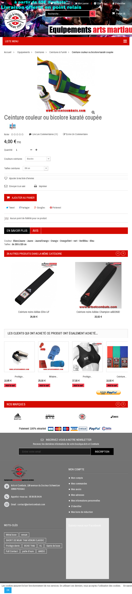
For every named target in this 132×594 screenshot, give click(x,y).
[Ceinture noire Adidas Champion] (98, 285)
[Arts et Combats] (15, 20)
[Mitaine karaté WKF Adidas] (53, 356)
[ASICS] (114, 417)
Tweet (11, 207)
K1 (41, 545)
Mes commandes (79, 483)
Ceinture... (121, 376)
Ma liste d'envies (62, 3)
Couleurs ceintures (13, 158)
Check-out (102, 3)
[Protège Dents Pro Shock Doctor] (19, 356)
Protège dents (13, 545)
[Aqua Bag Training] (50, 417)
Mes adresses (77, 495)
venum (24, 534)
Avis (35, 230)
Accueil (7, 52)
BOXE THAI (29, 545)
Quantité (8, 149)
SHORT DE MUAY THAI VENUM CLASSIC (25, 540)
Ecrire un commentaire (76, 134)
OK (8, 590)
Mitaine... (53, 376)
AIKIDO (41, 551)
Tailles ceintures (12, 168)
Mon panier (83, 3)
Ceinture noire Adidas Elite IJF (34, 312)
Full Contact (12, 551)
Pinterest (56, 207)
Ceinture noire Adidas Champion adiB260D (98, 312)
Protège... (19, 376)
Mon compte (39, 3)
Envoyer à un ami (17, 186)
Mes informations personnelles (85, 500)
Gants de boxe (53, 545)
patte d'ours (28, 551)
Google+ (40, 207)
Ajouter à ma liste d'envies (21, 178)
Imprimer (43, 186)
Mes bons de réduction (82, 512)
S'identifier (120, 3)
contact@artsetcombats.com (31, 504)
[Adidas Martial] (17, 417)
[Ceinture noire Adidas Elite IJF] (34, 285)
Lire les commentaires (45, 134)
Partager (25, 207)
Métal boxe (11, 534)
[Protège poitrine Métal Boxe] (87, 356)
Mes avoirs (76, 489)
